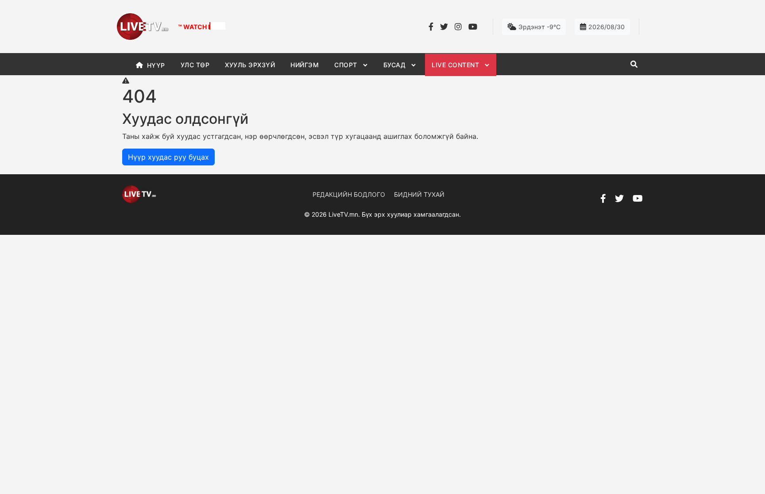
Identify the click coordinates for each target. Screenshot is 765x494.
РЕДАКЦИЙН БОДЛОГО (349, 194)
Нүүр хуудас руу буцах (168, 157)
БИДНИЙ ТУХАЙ (419, 194)
